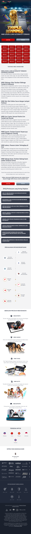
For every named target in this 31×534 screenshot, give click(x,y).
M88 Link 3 (19, 47)
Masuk (23, 40)
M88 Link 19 (19, 61)
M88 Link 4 (26, 47)
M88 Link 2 (12, 47)
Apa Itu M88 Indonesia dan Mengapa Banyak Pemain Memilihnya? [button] (14, 194)
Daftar (8, 40)
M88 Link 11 (19, 54)
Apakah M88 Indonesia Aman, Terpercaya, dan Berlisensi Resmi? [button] (15, 226)
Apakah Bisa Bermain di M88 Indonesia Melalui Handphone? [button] (15, 240)
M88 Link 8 (26, 50)
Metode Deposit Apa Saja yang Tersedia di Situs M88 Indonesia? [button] (15, 207)
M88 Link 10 (12, 54)
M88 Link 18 (12, 61)
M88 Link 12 (26, 54)
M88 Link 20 (26, 61)
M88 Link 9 (5, 54)
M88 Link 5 (5, 50)
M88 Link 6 (12, 50)
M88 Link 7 (19, 50)
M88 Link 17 (5, 61)
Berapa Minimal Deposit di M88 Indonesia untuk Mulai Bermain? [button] (15, 213)
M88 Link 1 (5, 47)
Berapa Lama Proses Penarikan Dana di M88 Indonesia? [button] (14, 220)
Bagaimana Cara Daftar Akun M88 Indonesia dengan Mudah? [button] (14, 200)
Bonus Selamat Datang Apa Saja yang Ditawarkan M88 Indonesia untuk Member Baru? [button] (14, 233)
